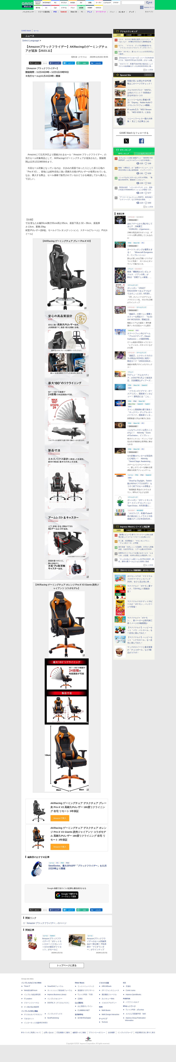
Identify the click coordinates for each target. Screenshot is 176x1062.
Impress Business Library (56, 994)
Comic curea (130, 990)
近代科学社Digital (84, 1018)
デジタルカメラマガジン (33, 1014)
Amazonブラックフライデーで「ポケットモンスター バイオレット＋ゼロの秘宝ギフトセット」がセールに (52, 944)
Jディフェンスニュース (110, 990)
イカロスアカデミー (109, 1003)
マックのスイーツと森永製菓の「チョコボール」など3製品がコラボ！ (139, 650)
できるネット (29, 1019)
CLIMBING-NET (84, 1010)
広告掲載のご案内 (63, 1032)
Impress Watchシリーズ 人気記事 (135, 527)
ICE (124, 983)
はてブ (70, 63)
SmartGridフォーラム (55, 986)
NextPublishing (53, 1018)
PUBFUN (126, 999)
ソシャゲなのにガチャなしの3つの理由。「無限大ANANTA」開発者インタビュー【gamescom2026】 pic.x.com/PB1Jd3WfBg (135, 180)
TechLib (105, 1022)
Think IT (27, 986)
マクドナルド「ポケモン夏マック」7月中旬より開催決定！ (139, 588)
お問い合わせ (49, 1032)
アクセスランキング (128, 31)
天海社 (128, 986)
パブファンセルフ (132, 1002)
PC (82, 12)
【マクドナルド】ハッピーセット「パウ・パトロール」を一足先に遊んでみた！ (139, 630)
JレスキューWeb (108, 999)
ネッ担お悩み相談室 (31, 1007)
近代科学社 (79, 1014)
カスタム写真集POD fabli (136, 1014)
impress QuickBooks (133, 994)
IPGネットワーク (129, 1006)
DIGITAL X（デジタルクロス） (58, 1003)
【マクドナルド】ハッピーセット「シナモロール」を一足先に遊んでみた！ (139, 640)
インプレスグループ (125, 1032)
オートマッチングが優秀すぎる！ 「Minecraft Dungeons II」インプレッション (140, 252)
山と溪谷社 (79, 1003)
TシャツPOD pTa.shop (135, 1010)
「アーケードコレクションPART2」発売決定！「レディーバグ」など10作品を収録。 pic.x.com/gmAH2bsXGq (135, 199)
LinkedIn (98, 63)
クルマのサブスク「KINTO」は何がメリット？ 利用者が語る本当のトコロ (139, 93)
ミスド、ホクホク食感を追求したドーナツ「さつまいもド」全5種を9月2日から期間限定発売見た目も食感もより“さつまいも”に (135, 41)
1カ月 (149, 35)
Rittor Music (79, 983)
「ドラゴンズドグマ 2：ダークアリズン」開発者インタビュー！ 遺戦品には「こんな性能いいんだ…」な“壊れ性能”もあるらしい (139, 396)
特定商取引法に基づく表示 (145, 1032)
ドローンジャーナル (31, 1003)
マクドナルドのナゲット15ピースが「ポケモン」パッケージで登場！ (140, 604)
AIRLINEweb (106, 986)
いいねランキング (144, 154)
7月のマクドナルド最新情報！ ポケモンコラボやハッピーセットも (137, 571)
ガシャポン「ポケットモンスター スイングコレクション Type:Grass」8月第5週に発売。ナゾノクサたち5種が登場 (139, 505)
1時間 (118, 35)
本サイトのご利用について (31, 1032)
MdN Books (106, 1010)
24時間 (128, 35)
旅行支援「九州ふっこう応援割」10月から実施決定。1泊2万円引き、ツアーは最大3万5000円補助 (135, 549)
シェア (57, 63)
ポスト (37, 63)
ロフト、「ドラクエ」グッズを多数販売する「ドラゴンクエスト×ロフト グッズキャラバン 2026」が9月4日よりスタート (135, 48)
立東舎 (80, 999)
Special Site (125, 75)
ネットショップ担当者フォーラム (59, 990)
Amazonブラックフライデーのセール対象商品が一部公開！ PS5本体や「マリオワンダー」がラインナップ (96, 944)
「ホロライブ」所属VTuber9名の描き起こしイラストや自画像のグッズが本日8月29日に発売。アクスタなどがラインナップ (135, 66)
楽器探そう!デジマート (86, 990)
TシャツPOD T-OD (85, 994)
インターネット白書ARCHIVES (35, 1023)
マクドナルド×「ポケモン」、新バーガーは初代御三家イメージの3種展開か (139, 620)
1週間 (139, 35)
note (84, 63)
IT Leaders (28, 999)
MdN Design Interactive (110, 1014)
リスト (45, 63)
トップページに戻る (67, 965)
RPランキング (123, 154)
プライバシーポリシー (97, 1032)
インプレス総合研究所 (32, 994)
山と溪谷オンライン (85, 1006)
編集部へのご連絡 (79, 1032)
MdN (101, 1007)
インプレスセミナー (54, 999)
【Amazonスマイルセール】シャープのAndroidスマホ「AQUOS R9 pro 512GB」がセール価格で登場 (136, 60)
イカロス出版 (104, 983)
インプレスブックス (54, 1014)
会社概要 (111, 1032)
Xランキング (125, 150)
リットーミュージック (86, 986)
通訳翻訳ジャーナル (109, 994)
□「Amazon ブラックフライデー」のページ (44, 923)
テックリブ (103, 1019)
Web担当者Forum (30, 990)
